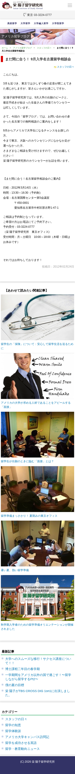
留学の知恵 (13, 725)
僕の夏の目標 (14, 685)
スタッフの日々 (44, 48)
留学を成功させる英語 (21, 743)
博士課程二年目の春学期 (22, 669)
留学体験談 (13, 731)
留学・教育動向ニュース (22, 749)
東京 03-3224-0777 (39, 15)
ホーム (5, 48)
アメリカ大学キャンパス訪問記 (27, 737)
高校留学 (12, 23)
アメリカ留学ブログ (22, 48)
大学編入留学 (41, 23)
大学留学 (25, 23)
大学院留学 (58, 23)
